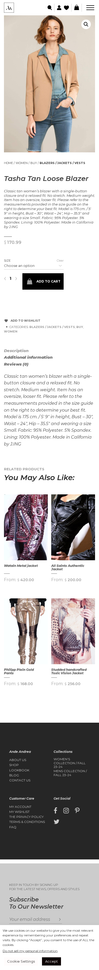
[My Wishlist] (67, 8)
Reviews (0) (16, 364)
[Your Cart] (76, 7)
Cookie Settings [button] (21, 961)
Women (22, 163)
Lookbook (19, 770)
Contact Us (19, 780)
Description (16, 350)
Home (8, 163)
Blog (14, 775)
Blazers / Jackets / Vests (62, 163)
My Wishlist (19, 812)
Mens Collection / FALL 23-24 (70, 773)
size (7, 260)
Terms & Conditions (27, 822)
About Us (17, 760)
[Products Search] (50, 8)
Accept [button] (51, 961)
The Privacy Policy (26, 817)
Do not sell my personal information (30, 951)
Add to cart (48, 281)
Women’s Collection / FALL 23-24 (70, 763)
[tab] (22, 350)
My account (20, 807)
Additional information (28, 357)
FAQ (12, 827)
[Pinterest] (77, 810)
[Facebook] (55, 810)
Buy (33, 163)
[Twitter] (56, 821)
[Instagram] (66, 810)
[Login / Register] (58, 8)
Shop (14, 765)
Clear (60, 260)
